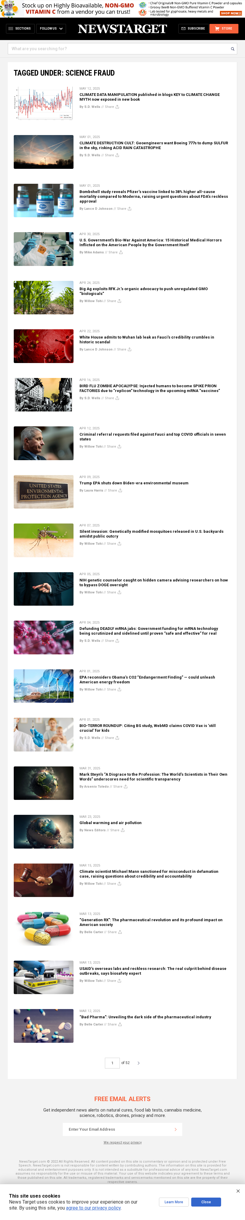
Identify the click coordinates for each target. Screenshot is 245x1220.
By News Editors (92, 830)
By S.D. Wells (89, 107)
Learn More (174, 1202)
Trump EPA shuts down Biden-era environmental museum (134, 483)
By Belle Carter (91, 932)
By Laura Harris (91, 490)
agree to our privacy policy (93, 1208)
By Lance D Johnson (96, 209)
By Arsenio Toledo (94, 787)
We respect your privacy (123, 1142)
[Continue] (175, 1129)
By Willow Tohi (90, 301)
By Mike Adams (91, 252)
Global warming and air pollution (110, 823)
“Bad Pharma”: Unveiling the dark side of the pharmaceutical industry (145, 1017)
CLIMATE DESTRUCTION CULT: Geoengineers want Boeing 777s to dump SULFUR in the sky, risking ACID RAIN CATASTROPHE (153, 145)
